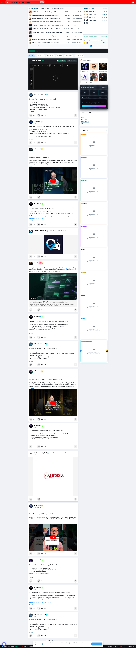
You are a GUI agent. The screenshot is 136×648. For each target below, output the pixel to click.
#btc (46, 602)
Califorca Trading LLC (40, 453)
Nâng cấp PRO (94, 106)
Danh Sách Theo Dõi (72, 60)
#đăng (65, 268)
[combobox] (25, 2)
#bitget (49, 602)
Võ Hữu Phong (92, 14)
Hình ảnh (51, 55)
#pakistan (47, 329)
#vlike (34, 269)
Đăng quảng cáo (103, 130)
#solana (40, 573)
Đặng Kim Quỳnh (93, 23)
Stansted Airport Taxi (40, 230)
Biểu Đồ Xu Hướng (61, 60)
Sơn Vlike (37, 263)
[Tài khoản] (132, 2)
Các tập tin (80, 55)
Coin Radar (37, 121)
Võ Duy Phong (92, 20)
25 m (35, 96)
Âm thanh (69, 55)
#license (45, 269)
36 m (35, 123)
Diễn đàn (39, 45)
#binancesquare (33, 218)
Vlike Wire (37, 203)
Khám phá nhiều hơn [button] (39, 644)
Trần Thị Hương (92, 11)
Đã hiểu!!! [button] (95, 644)
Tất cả (32, 55)
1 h (34, 151)
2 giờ (35, 427)
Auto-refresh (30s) (96, 45)
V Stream (36, 149)
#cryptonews (41, 218)
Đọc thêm (31, 111)
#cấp (45, 271)
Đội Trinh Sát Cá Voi (40, 94)
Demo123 (91, 42)
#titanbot (83, 115)
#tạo (75, 268)
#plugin (54, 269)
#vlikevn (83, 117)
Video (60, 55)
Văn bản (41, 55)
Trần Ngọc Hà (92, 17)
